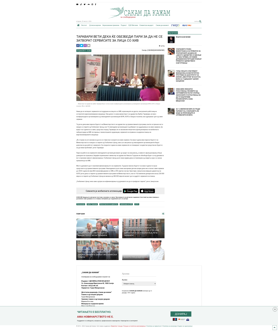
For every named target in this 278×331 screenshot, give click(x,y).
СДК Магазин (133, 25)
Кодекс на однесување (185, 326)
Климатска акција (146, 25)
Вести (83, 25)
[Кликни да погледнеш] (143, 250)
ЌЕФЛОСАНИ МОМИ (183, 37)
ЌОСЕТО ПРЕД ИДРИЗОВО (136, 257)
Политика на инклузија (170, 326)
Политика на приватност (154, 326)
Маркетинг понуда (117, 326)
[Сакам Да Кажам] (139, 17)
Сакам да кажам (162, 25)
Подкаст (124, 25)
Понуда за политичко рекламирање (134, 326)
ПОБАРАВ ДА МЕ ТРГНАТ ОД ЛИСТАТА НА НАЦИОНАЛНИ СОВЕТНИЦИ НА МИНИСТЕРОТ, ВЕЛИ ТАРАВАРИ (97, 232)
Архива (124, 280)
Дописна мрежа (95, 25)
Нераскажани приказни (110, 25)
